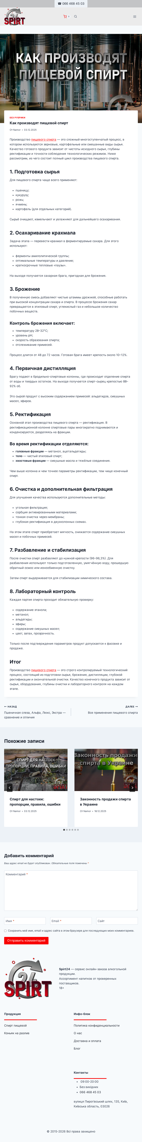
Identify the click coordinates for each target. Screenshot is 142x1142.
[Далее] (132, 788)
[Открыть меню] (134, 16)
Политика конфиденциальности (96, 1025)
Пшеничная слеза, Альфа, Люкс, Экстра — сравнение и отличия (35, 712)
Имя (10, 921)
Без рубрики (17, 117)
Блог (77, 1048)
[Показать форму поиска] (75, 16)
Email (56, 921)
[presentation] (36, 770)
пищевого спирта (43, 139)
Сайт (101, 921)
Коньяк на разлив (16, 1033)
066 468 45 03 (90, 1092)
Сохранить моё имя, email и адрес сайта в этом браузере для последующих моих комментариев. (71, 930)
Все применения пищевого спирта (113, 709)
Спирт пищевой (15, 1025)
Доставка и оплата (87, 1041)
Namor (17, 129)
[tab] (64, 830)
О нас (78, 1033)
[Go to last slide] (9, 788)
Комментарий (17, 874)
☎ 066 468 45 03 (71, 3)
